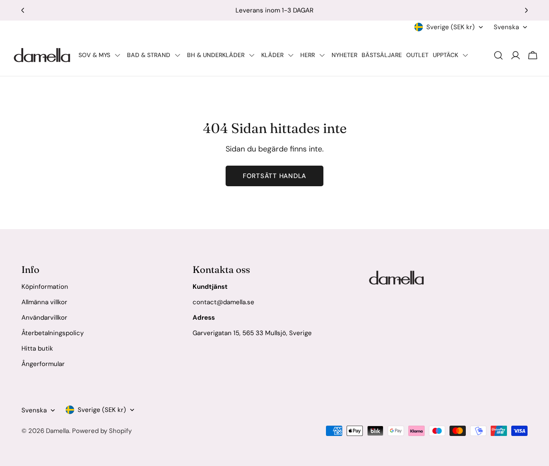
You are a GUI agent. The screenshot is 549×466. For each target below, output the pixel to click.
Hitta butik (37, 348)
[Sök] (498, 55)
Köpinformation (44, 286)
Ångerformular (43, 364)
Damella (57, 431)
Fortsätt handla (274, 176)
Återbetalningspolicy (52, 333)
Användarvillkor (44, 317)
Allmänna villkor (44, 302)
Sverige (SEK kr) (450, 27)
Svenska (506, 27)
